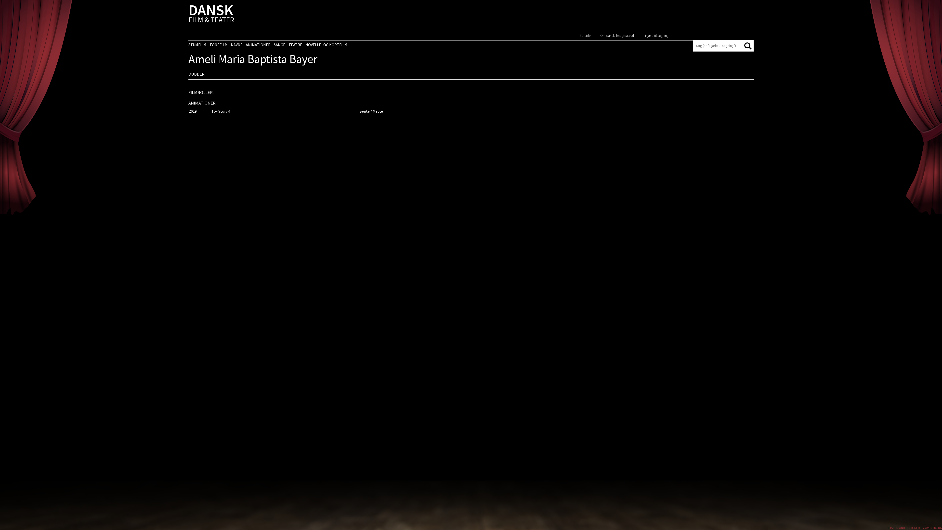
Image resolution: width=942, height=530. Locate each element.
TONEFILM (218, 44)
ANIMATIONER (258, 44)
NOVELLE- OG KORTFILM (326, 44)
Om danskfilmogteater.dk (617, 35)
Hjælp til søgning (656, 35)
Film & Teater (211, 14)
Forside (585, 35)
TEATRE (295, 44)
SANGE (279, 44)
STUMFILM (197, 44)
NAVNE (237, 44)
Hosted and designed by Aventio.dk (914, 528)
